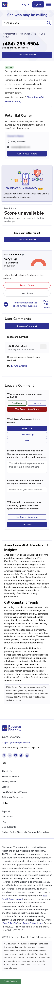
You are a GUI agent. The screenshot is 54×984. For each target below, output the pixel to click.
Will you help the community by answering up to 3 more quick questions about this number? (24, 505)
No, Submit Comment (27, 517)
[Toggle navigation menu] (48, 4)
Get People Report (27, 153)
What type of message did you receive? (23, 421)
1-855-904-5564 (11, 737)
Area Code (25, 33)
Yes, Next (27, 524)
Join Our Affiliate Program (15, 792)
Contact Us (7, 816)
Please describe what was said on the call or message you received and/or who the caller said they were (26, 454)
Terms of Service (10, 776)
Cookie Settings (10, 981)
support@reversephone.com (16, 742)
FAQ (4, 821)
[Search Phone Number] (48, 23)
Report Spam (27, 285)
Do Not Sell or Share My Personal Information (25, 832)
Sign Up (38, 4)
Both (27, 440)
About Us (7, 771)
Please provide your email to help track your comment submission (25, 482)
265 (43, 33)
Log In (25, 4)
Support (6, 811)
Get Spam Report (27, 54)
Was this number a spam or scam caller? (24, 396)
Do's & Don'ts (9, 827)
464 (35, 33)
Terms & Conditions (33, 923)
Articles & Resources (12, 797)
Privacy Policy (9, 781)
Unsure (37, 403)
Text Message (27, 434)
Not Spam (27, 293)
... (43, 347)
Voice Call (27, 428)
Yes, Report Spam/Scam (27, 409)
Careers (6, 786)
